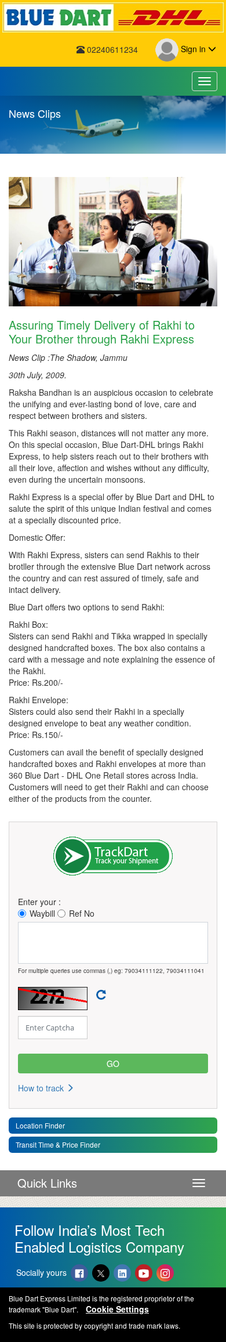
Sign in (193, 49)
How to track (42, 1088)
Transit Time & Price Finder (58, 1144)
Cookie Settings (117, 1309)
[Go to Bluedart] (113, 17)
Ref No (81, 913)
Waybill (42, 913)
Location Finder (40, 1125)
